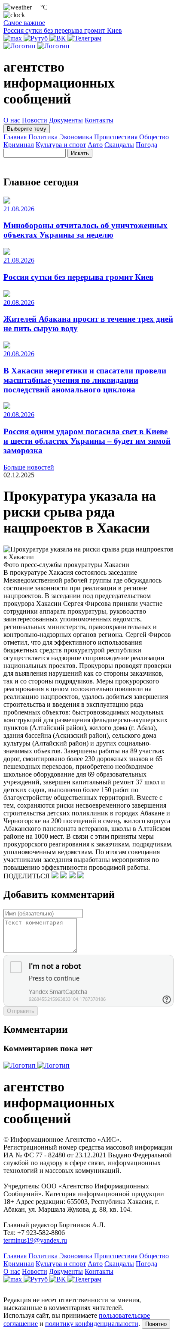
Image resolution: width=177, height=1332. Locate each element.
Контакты (99, 120)
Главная (15, 137)
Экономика (75, 137)
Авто (95, 144)
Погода (146, 144)
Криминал (18, 144)
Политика (43, 137)
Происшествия (115, 137)
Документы (66, 120)
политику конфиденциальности (91, 1323)
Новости (34, 120)
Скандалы (119, 144)
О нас (11, 120)
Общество (154, 137)
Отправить (20, 1011)
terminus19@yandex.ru (35, 1240)
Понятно (156, 1324)
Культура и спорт (61, 144)
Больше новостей (28, 467)
